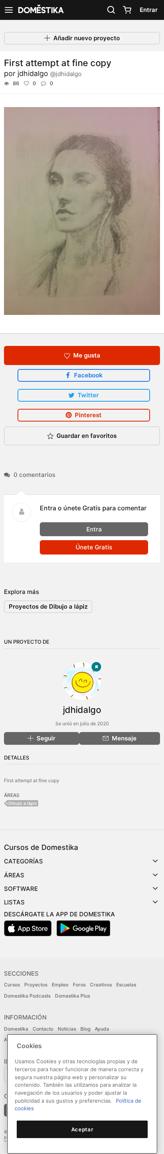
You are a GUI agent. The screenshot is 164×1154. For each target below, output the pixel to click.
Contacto (43, 1029)
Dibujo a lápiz (22, 803)
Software (21, 888)
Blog (85, 1029)
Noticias (67, 1029)
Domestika (16, 1029)
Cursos (12, 985)
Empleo (60, 985)
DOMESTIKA (40, 10)
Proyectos (35, 985)
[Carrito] (127, 10)
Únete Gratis (94, 547)
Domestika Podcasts (27, 996)
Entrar (149, 10)
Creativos (101, 985)
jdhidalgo (50, 73)
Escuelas (126, 985)
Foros (79, 985)
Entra (94, 529)
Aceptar (82, 1129)
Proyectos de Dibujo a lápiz (48, 606)
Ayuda (102, 1029)
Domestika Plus (72, 996)
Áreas (14, 875)
